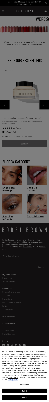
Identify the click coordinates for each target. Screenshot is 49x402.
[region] (24, 374)
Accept (24, 398)
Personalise (24, 384)
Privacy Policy (13, 380)
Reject (24, 391)
